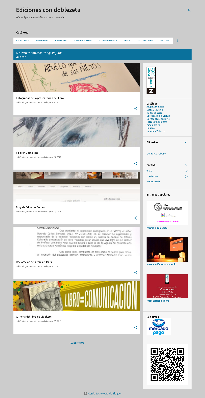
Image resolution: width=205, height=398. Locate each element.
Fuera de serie (60, 41)
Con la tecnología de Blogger (104, 393)
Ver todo (21, 57)
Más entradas (77, 343)
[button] (136, 109)
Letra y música (42, 41)
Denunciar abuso (156, 153)
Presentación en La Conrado (161, 264)
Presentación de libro (158, 301)
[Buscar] (190, 10)
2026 (149, 171)
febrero (153, 176)
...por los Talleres (156, 131)
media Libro (164, 41)
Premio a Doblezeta (157, 228)
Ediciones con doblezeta (48, 9)
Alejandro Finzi (22, 41)
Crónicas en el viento (83, 41)
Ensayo (127, 41)
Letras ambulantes (145, 41)
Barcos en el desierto (108, 41)
